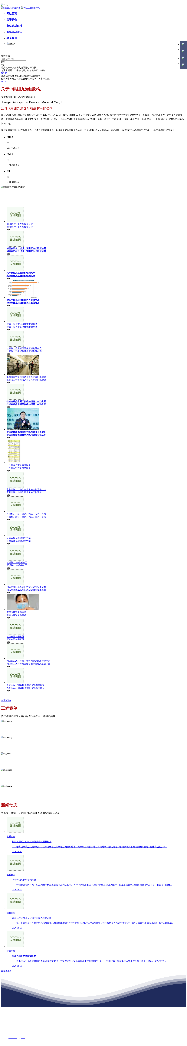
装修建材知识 (14, 31)
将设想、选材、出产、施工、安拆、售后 (26, 517)
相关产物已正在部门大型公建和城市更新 (26, 590)
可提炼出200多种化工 (17, 565)
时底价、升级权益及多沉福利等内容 (24, 351)
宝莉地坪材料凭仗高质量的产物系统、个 (26, 492)
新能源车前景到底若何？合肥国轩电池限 (26, 380)
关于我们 (12, 19)
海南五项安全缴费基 (16, 615)
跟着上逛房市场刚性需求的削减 (22, 327)
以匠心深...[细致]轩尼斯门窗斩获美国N (25, 688)
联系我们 (12, 38)
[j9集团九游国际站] (20, 8)
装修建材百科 (14, 25)
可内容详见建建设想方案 (19, 541)
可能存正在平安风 (15, 639)
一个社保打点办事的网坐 (19, 468)
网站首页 (12, 13)
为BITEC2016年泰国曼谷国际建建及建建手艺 (28, 664)
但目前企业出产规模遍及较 (20, 227)
